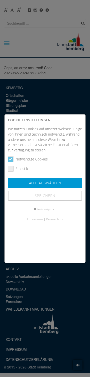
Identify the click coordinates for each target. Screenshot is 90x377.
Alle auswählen (45, 183)
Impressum (35, 219)
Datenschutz (54, 219)
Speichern (45, 195)
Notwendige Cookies (32, 159)
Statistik (22, 168)
